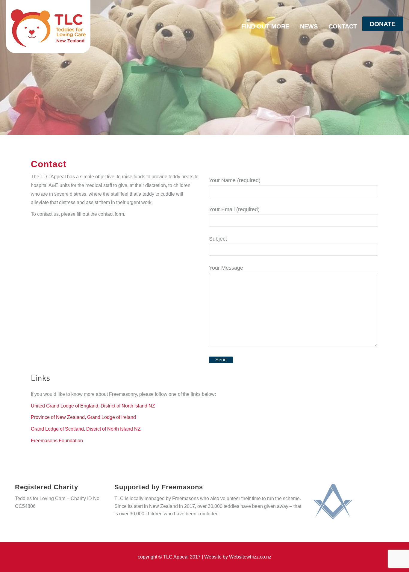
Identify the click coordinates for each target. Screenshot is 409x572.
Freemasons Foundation (57, 440)
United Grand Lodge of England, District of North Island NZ (93, 405)
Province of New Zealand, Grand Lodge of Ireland (83, 417)
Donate (383, 23)
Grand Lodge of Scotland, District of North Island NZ (86, 428)
